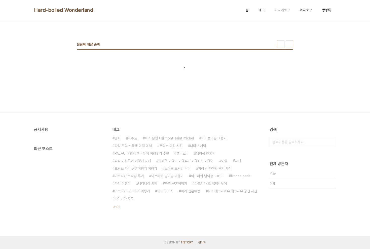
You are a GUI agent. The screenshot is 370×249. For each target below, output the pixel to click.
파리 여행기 (123, 184)
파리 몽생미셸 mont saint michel (169, 138)
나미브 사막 (198, 146)
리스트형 (289, 44)
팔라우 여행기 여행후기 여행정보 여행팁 (186, 161)
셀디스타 (182, 153)
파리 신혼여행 (190, 191)
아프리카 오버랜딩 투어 (211, 184)
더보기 (116, 207)
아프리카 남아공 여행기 (167, 176)
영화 (118, 138)
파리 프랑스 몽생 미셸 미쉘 (133, 146)
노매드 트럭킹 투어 (177, 168)
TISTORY (186, 242)
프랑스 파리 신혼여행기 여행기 (136, 168)
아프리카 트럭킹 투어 (129, 176)
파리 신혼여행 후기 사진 (214, 168)
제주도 (132, 138)
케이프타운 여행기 (214, 138)
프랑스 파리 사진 (170, 146)
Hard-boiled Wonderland (63, 10)
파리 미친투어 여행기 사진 (133, 161)
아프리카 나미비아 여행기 (132, 191)
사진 (238, 161)
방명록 (326, 10)
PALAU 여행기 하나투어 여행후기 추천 (142, 153)
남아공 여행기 (205, 153)
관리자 (202, 242)
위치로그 (306, 10)
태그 (261, 10)
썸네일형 (280, 44)
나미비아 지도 (124, 199)
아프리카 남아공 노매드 (207, 176)
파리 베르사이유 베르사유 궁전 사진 (232, 191)
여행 (224, 161)
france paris (240, 176)
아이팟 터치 (165, 191)
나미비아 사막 (147, 184)
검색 (331, 142)
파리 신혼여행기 (176, 184)
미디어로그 (282, 10)
